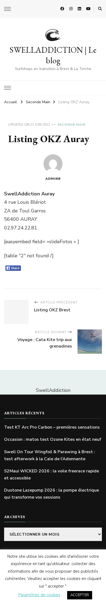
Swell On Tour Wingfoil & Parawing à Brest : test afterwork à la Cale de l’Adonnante (49, 455)
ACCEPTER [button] (79, 595)
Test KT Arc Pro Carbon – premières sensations (52, 427)
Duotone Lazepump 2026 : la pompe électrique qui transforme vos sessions (51, 493)
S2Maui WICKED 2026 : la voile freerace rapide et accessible (51, 474)
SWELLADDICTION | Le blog (53, 55)
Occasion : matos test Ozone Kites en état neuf (52, 439)
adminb (53, 178)
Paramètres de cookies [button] (39, 595)
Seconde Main (71, 124)
